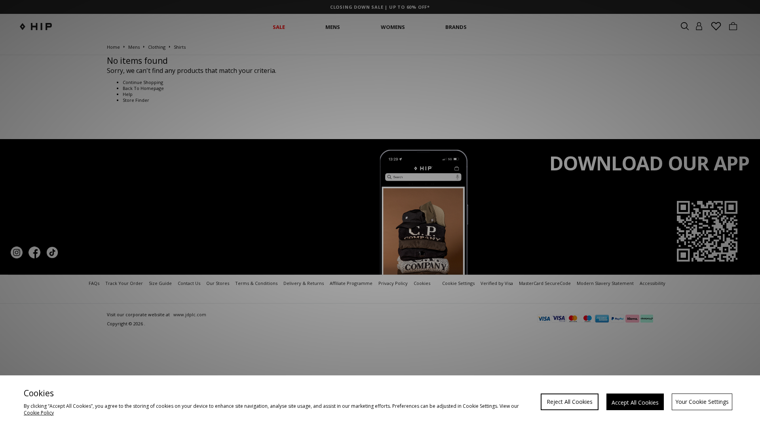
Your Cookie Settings (702, 401)
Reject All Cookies (570, 401)
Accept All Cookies (635, 402)
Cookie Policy (39, 412)
